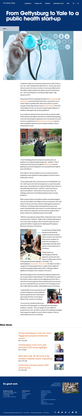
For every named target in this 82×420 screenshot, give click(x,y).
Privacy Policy (26, 412)
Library (43, 398)
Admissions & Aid (58, 3)
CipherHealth (49, 106)
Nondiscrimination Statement (36, 412)
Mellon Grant (48, 164)
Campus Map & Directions (9, 396)
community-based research (39, 264)
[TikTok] (69, 412)
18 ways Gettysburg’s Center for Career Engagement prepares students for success (35, 336)
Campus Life (38, 3)
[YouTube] (58, 412)
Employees (24, 395)
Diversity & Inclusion (46, 392)
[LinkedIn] (76, 412)
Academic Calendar (45, 391)
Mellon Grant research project (45, 121)
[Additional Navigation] (73, 3)
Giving (42, 396)
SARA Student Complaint (47, 403)
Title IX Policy (46, 412)
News (4, 28)
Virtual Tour (44, 402)
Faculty (24, 396)
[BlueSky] (62, 412)
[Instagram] (55, 412)
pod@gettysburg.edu (55, 385)
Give (68, 3)
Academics (28, 3)
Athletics (47, 3)
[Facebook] (72, 412)
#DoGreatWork (57, 383)
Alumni (24, 392)
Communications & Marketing (48, 399)
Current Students (26, 393)
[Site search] (78, 3)
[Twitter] (65, 412)
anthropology (53, 99)
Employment (44, 393)
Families (24, 398)
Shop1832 (43, 395)
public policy (24, 101)
